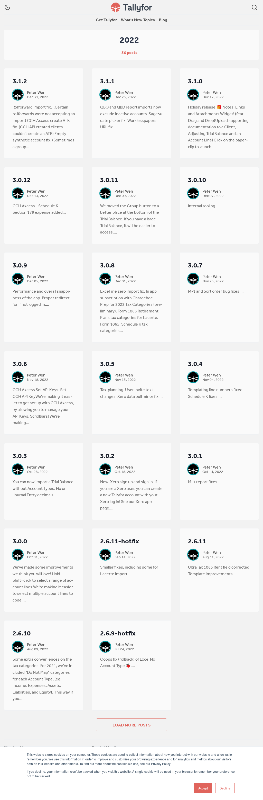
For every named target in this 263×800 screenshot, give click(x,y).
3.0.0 (20, 541)
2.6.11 (197, 541)
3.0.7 (195, 265)
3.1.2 (20, 81)
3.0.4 (195, 363)
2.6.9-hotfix (118, 633)
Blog (163, 19)
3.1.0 (195, 81)
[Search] (254, 7)
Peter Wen (36, 92)
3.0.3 (20, 456)
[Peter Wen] (18, 94)
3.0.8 (107, 265)
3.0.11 (109, 180)
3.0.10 (197, 180)
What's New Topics (138, 19)
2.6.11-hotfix (119, 541)
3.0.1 (195, 456)
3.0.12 (22, 180)
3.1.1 (107, 81)
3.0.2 (107, 456)
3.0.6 (20, 363)
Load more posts (131, 724)
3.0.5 (107, 363)
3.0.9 (20, 265)
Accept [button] (203, 788)
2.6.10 (22, 633)
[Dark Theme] (7, 7)
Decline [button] (225, 788)
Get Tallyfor (106, 19)
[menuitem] (106, 20)
